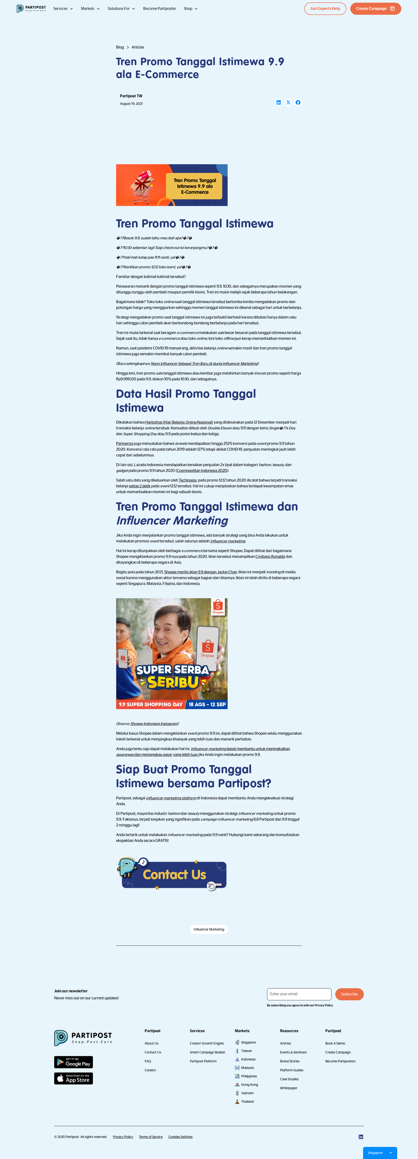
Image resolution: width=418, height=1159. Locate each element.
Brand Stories (289, 1061)
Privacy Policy (123, 1136)
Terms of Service (151, 1136)
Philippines (249, 1076)
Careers (150, 1070)
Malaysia (247, 1067)
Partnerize (124, 444)
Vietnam (247, 1093)
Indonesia (248, 1059)
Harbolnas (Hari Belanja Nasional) (179, 422)
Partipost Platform (203, 1061)
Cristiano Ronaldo (270, 557)
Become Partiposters (340, 1061)
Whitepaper (288, 1088)
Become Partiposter (159, 9)
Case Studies (289, 1079)
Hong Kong (249, 1084)
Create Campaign (338, 1052)
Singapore (248, 1042)
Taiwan (246, 1050)
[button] (63, 8)
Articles (285, 1043)
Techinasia (187, 480)
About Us (151, 1043)
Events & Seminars (293, 1052)
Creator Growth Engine (207, 1043)
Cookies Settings (180, 1136)
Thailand (247, 1101)
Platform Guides (291, 1070)
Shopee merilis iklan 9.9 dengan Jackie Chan (200, 572)
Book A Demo (335, 1043)
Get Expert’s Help (325, 9)
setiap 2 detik (139, 486)
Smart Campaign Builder (207, 1052)
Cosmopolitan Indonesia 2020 (202, 471)
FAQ (148, 1061)
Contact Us (153, 1052)
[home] (31, 9)
